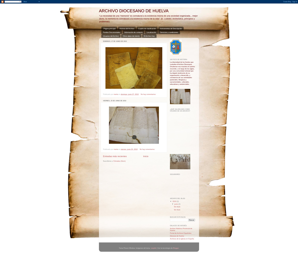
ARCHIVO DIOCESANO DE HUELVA (134, 10)
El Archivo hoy (149, 36)
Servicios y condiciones (169, 32)
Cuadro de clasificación (147, 29)
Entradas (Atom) (119, 161)
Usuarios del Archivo (111, 36)
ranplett (153, 248)
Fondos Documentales (111, 32)
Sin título (177, 207)
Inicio (145, 156)
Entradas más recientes (115, 156)
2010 (175, 201)
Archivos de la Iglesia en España (182, 239)
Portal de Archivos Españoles (180, 233)
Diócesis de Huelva (177, 236)
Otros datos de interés (131, 36)
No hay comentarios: (148, 94)
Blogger (176, 248)
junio (176, 204)
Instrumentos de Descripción (171, 29)
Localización (151, 32)
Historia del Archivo (127, 29)
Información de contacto (133, 32)
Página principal (109, 29)
